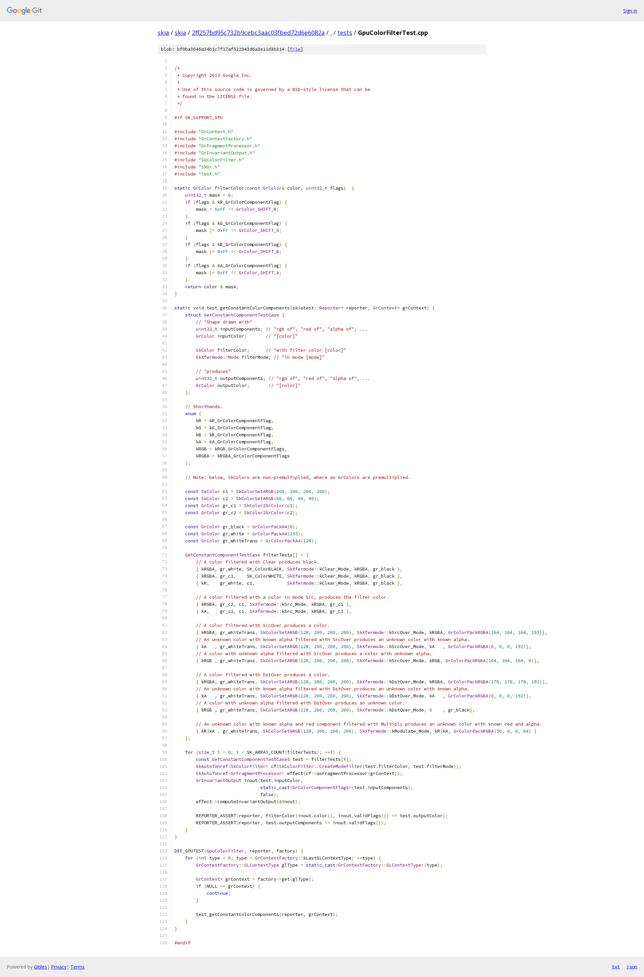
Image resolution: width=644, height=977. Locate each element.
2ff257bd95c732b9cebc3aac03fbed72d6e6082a (258, 33)
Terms (77, 967)
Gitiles (40, 967)
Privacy (58, 967)
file (295, 49)
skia (163, 33)
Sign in (630, 10)
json (632, 967)
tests (344, 33)
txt (616, 967)
